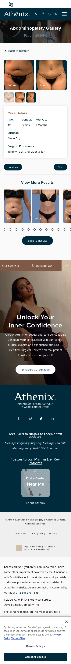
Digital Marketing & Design (39, 548)
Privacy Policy (38, 533)
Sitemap (53, 533)
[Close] (66, 621)
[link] (43, 14)
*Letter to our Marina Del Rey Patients (35, 460)
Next (60, 167)
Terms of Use (20, 533)
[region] (35, 640)
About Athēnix (35, 502)
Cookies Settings (35, 646)
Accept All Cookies (35, 657)
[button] (36, 14)
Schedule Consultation (35, 369)
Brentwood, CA (44, 265)
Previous (13, 167)
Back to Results (18, 50)
